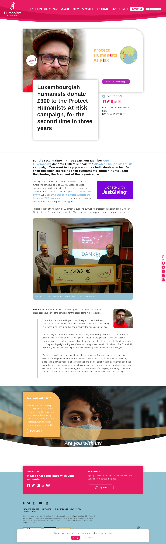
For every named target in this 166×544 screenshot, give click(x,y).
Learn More (88, 537)
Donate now (34, 431)
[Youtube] (40, 503)
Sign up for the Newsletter (68, 509)
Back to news (114, 96)
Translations (29, 511)
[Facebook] (24, 503)
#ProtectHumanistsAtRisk (113, 164)
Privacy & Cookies (31, 509)
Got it (75, 538)
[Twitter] (28, 503)
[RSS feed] (47, 503)
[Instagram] (33, 503)
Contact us (47, 509)
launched (71, 181)
